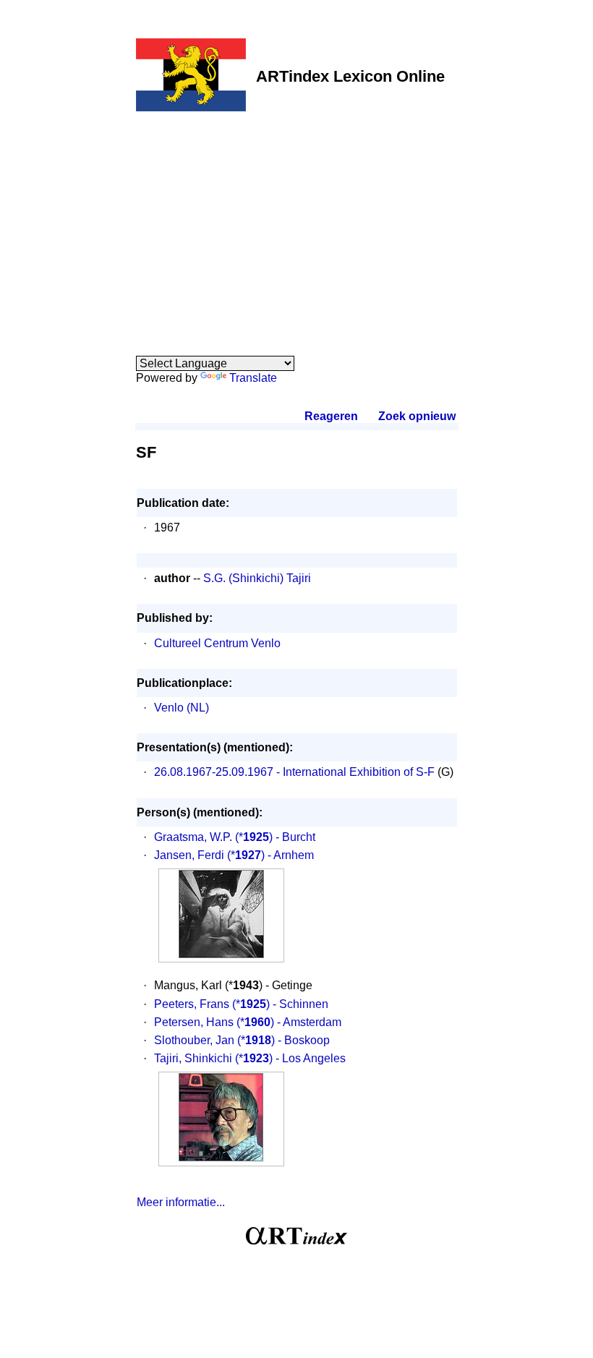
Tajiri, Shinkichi (193, 1058)
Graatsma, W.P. (193, 837)
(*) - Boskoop (283, 1040)
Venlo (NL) (181, 707)
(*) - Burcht (275, 837)
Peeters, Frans (191, 1004)
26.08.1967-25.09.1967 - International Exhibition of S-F (294, 772)
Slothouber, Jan (194, 1040)
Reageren (331, 416)
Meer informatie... (181, 1202)
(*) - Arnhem (270, 855)
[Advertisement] (297, 225)
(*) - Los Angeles (290, 1058)
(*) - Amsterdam (288, 1022)
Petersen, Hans (194, 1022)
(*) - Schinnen (280, 1004)
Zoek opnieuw (416, 416)
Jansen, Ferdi (189, 855)
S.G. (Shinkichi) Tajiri (257, 578)
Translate (253, 378)
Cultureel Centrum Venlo (217, 643)
